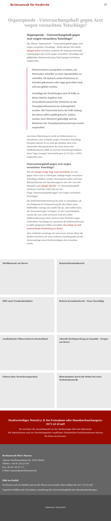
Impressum (49, 507)
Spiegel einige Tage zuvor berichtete (52, 171)
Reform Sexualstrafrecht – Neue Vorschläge (81, 301)
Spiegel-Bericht (48, 185)
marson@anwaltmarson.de (23, 470)
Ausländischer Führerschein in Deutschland (25, 338)
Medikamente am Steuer (15, 263)
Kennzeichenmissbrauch (71, 263)
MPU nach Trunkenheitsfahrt (18, 301)
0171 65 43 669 (55, 424)
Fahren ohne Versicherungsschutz (20, 376)
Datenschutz (61, 507)
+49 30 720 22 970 (20, 463)
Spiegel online (34, 50)
